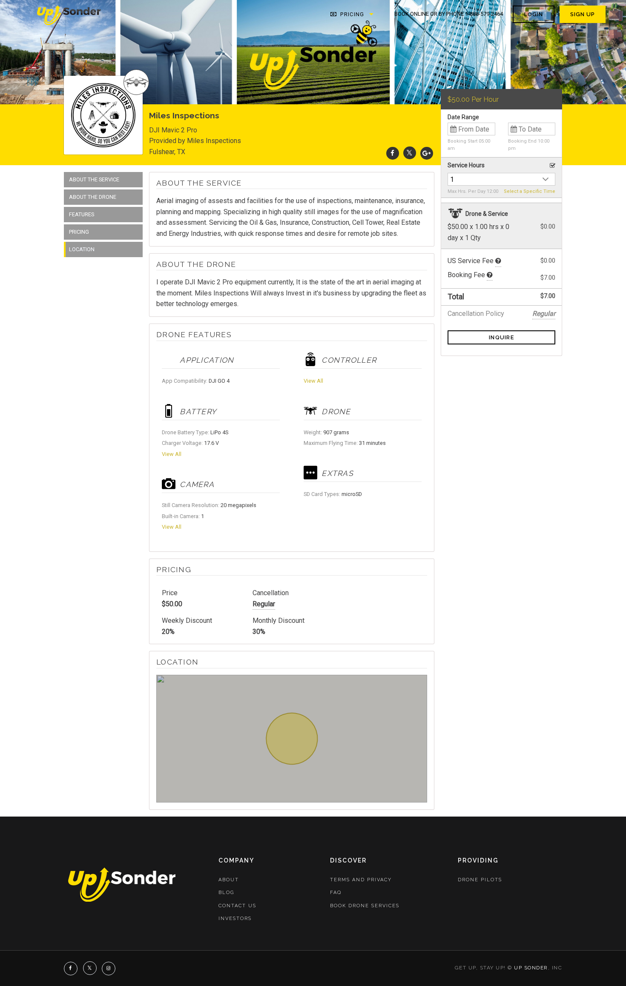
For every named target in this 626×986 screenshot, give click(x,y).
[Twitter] (409, 153)
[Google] (426, 153)
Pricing (351, 14)
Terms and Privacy (361, 880)
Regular (264, 604)
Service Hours (466, 165)
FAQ (336, 892)
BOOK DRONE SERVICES (364, 906)
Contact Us (237, 906)
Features (81, 214)
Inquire (501, 337)
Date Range (463, 117)
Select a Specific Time (529, 191)
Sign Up (582, 14)
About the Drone (92, 197)
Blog (226, 892)
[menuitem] (69, 14)
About (228, 880)
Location (82, 249)
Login (533, 14)
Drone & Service (486, 213)
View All (171, 454)
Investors (235, 918)
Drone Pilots (480, 880)
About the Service (94, 179)
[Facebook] (392, 153)
